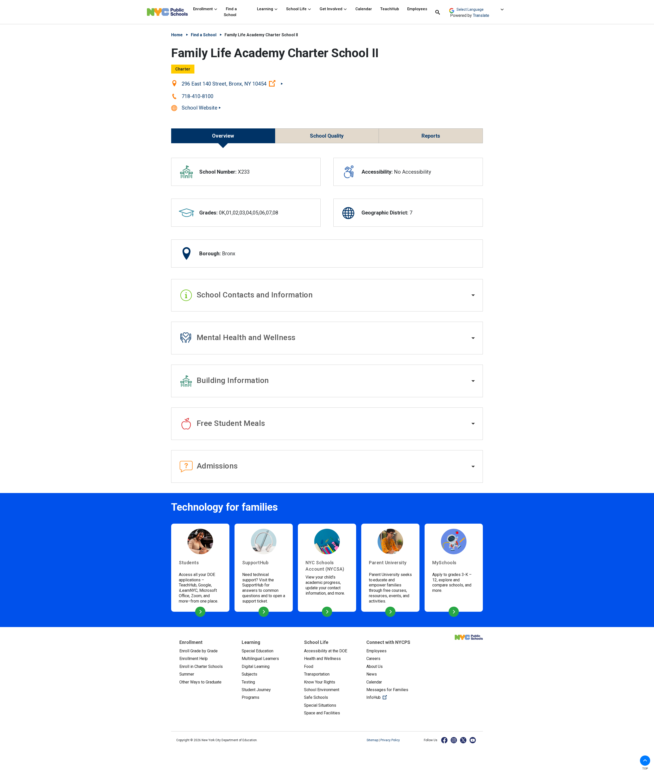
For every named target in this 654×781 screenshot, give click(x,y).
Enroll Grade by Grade (198, 650)
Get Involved (331, 9)
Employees (417, 9)
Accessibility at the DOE (325, 650)
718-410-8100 (197, 96)
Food (308, 666)
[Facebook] (444, 740)
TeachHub (389, 9)
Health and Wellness (322, 658)
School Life (297, 9)
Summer (186, 674)
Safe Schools (316, 697)
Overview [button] (223, 136)
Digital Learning (256, 666)
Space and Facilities (322, 713)
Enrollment (203, 9)
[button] (327, 295)
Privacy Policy (390, 740)
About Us (374, 666)
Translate (481, 15)
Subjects (249, 674)
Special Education (257, 650)
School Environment (321, 689)
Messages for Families (387, 689)
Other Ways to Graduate (200, 682)
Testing (248, 682)
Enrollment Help (193, 658)
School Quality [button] (327, 136)
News (371, 674)
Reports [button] (431, 136)
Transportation (317, 674)
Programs (250, 697)
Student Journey (256, 689)
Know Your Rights (319, 682)
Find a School (230, 12)
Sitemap (373, 740)
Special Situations (320, 705)
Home (177, 34)
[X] (463, 740)
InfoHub (393, 697)
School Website (199, 108)
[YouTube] (473, 740)
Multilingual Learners (260, 658)
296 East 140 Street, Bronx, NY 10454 (232, 83)
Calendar (363, 9)
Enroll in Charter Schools (201, 666)
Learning (265, 9)
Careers (373, 658)
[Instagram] (454, 740)
